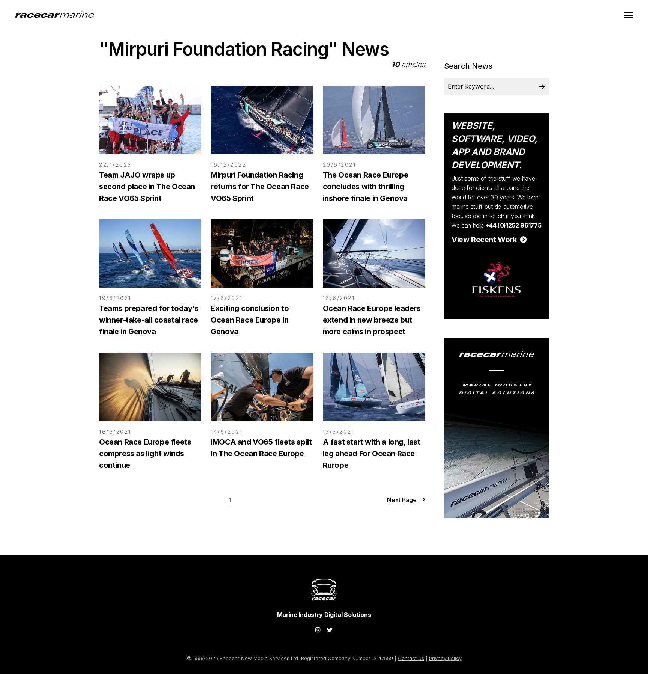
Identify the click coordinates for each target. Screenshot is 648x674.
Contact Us (411, 658)
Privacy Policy (445, 658)
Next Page (402, 500)
